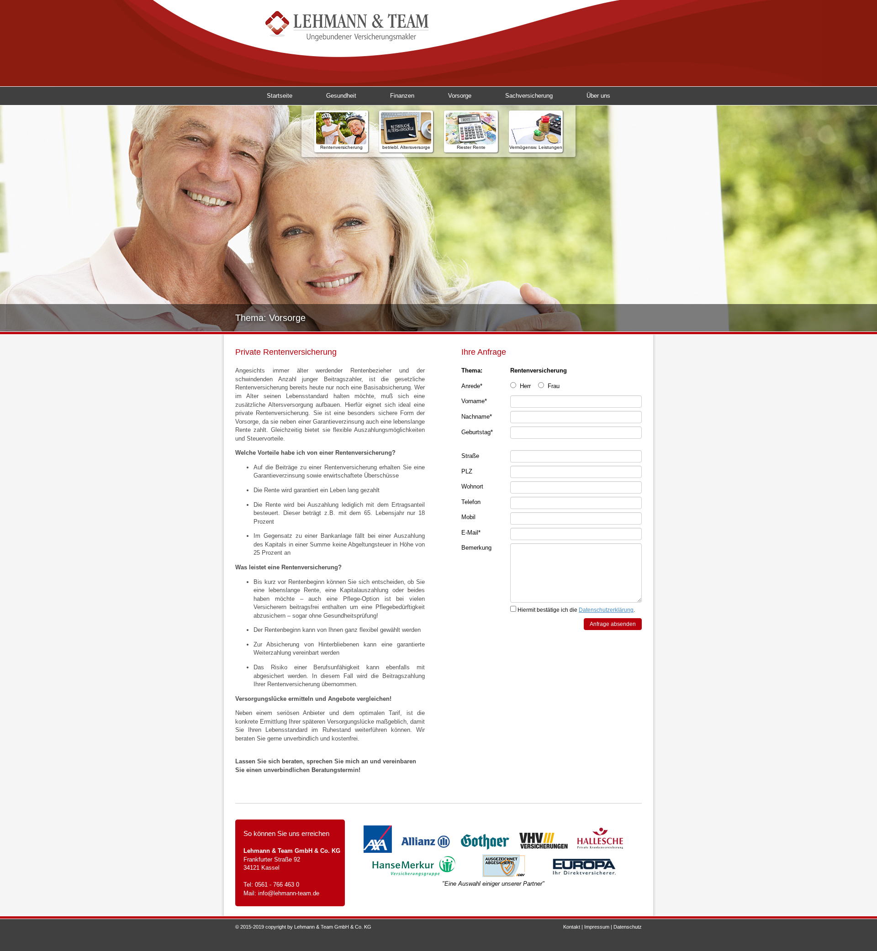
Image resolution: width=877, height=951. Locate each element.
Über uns (598, 95)
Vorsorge (459, 95)
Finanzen (402, 95)
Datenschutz (627, 927)
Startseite (279, 95)
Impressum (596, 927)
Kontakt (571, 927)
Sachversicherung (529, 95)
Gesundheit (341, 95)
